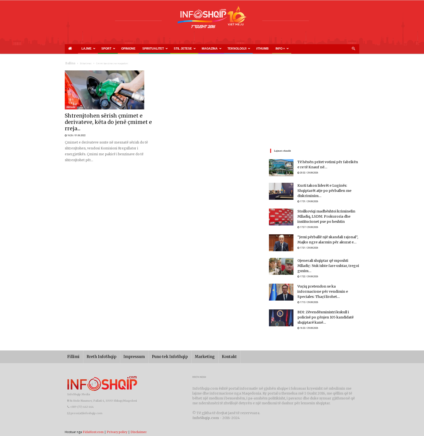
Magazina (173, 48)
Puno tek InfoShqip (159, 348)
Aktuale (71, 107)
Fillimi (72, 348)
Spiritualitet (128, 48)
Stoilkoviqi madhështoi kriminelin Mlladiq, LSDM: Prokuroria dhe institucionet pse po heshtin (322, 214)
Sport (94, 48)
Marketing (190, 348)
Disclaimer (139, 423)
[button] (353, 49)
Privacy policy (117, 423)
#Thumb (214, 48)
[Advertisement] (314, 104)
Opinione (110, 48)
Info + (226, 48)
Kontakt (212, 348)
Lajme (79, 48)
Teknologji (194, 48)
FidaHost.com (93, 423)
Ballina (69, 63)
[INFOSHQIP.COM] (212, 19)
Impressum (127, 348)
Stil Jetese (152, 48)
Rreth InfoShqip (97, 348)
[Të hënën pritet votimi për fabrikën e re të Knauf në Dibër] (281, 167)
